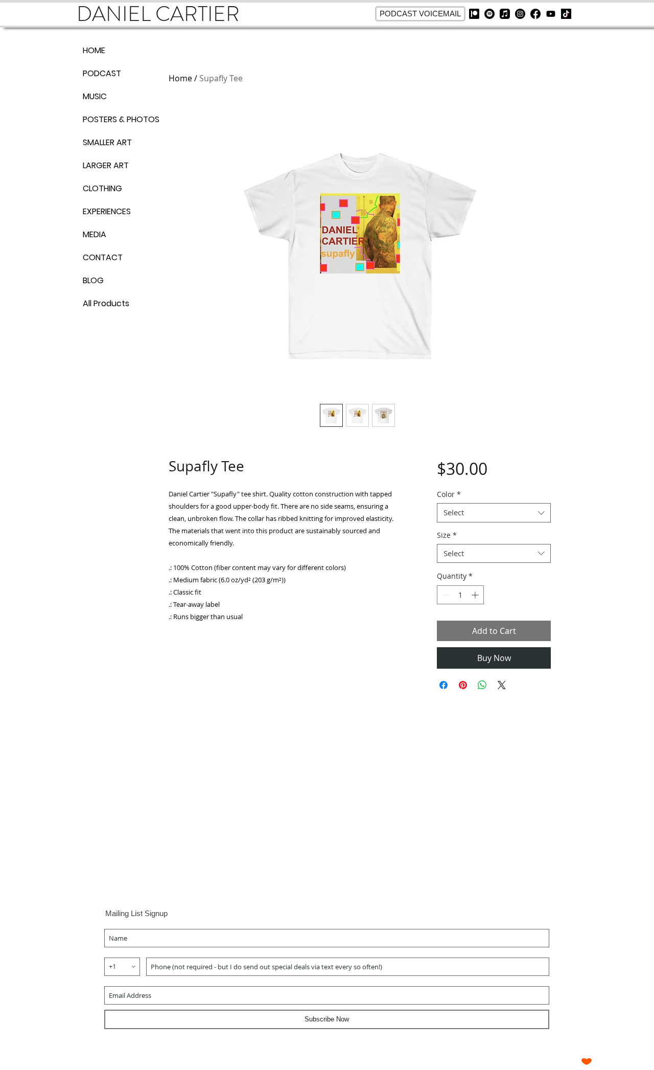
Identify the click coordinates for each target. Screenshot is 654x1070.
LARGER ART (106, 165)
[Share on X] (502, 685)
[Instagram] (520, 14)
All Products (106, 303)
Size (447, 535)
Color (449, 494)
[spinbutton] (460, 595)
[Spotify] (489, 14)
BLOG (93, 280)
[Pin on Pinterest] (463, 685)
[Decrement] (444, 595)
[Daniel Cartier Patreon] (474, 14)
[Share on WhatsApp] (482, 685)
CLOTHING (102, 188)
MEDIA (94, 234)
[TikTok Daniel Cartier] (566, 14)
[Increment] (476, 595)
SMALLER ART (107, 142)
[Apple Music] (505, 14)
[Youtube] (551, 14)
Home (180, 78)
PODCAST (102, 73)
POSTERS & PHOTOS (118, 119)
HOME (94, 50)
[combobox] (494, 512)
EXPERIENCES (107, 211)
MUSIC (95, 96)
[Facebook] (535, 14)
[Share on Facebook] (443, 685)
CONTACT (103, 257)
